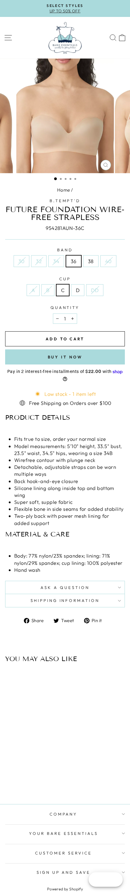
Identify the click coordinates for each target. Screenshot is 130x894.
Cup (65, 278)
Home (63, 190)
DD (95, 290)
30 (21, 261)
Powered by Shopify (65, 888)
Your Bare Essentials (63, 833)
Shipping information (65, 600)
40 (108, 261)
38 (91, 261)
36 (73, 261)
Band (65, 249)
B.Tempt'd (65, 200)
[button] (65, 417)
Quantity (65, 307)
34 (56, 261)
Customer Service (63, 853)
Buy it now (65, 357)
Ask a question (65, 587)
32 (39, 261)
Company (64, 814)
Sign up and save (64, 872)
